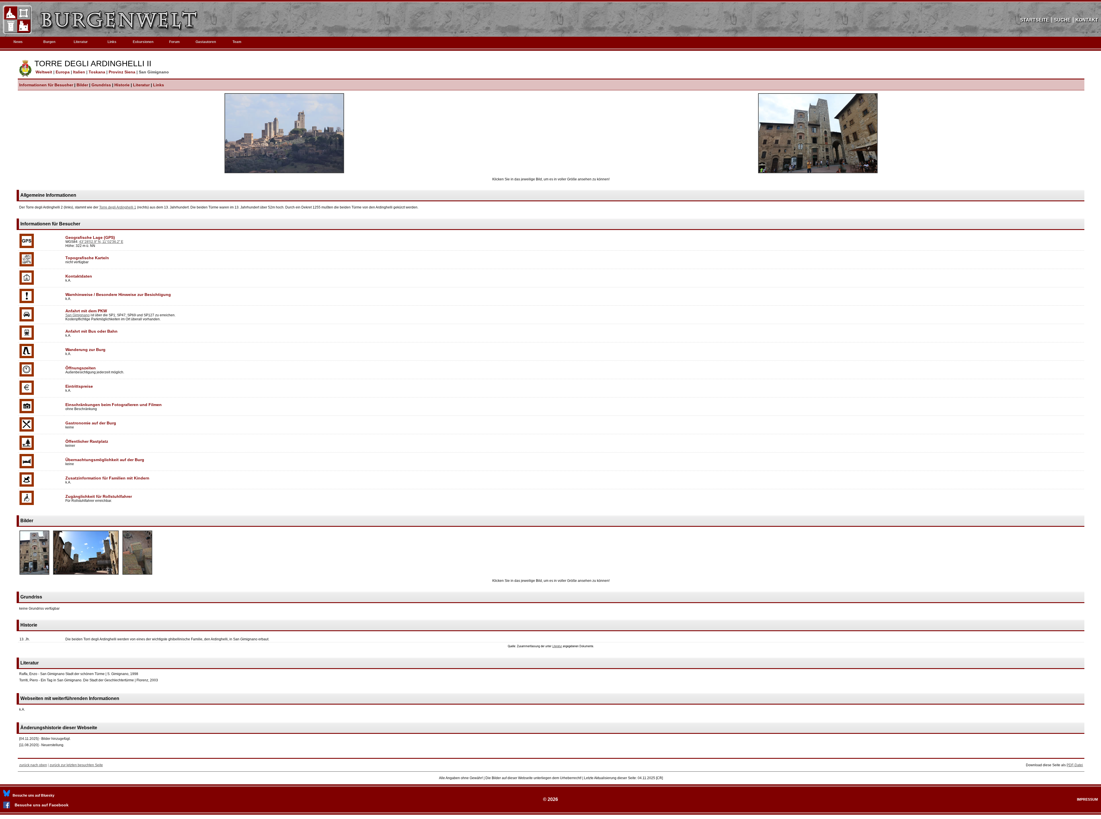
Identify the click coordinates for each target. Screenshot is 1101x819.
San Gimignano (77, 315)
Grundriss (101, 85)
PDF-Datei (1075, 765)
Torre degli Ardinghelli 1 (117, 207)
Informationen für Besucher (46, 85)
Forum (174, 42)
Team (237, 42)
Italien (79, 72)
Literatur (141, 85)
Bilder (82, 85)
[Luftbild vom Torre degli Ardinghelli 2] (137, 575)
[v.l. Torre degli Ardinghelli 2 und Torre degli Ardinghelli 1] (818, 172)
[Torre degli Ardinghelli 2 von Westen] (34, 575)
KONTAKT (1086, 19)
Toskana (97, 72)
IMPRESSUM (1087, 799)
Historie (122, 85)
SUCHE (1062, 19)
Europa (63, 72)
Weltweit (43, 72)
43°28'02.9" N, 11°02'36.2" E (101, 242)
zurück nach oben (33, 765)
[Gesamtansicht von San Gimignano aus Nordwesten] (284, 172)
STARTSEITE (1034, 19)
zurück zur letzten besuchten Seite (76, 765)
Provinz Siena (122, 72)
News (18, 42)
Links (112, 42)
